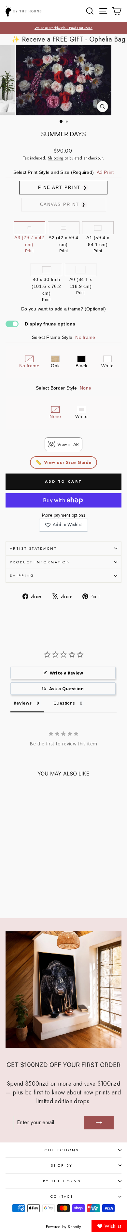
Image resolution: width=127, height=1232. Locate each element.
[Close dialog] (120, 588)
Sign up (33, 633)
